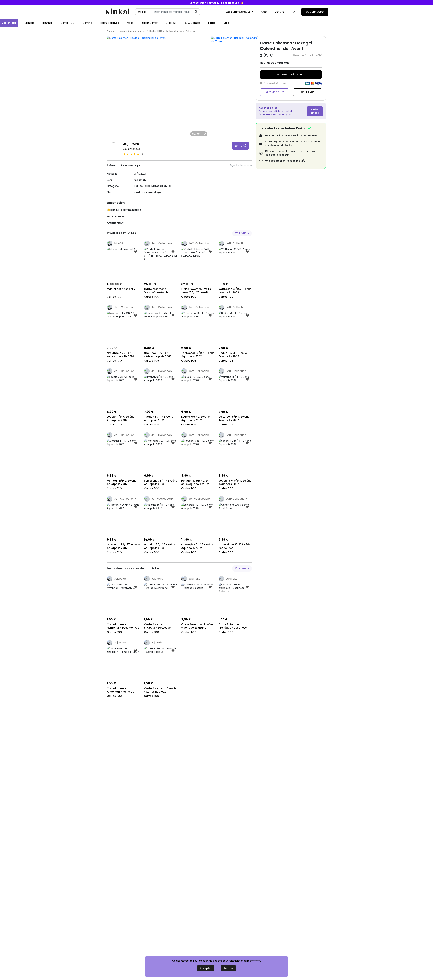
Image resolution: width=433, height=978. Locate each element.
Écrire (239, 146)
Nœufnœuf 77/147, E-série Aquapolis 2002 (158, 354)
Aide (264, 12)
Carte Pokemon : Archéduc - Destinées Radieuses (233, 626)
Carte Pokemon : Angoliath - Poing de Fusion (120, 690)
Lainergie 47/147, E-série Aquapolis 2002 (197, 546)
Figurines (47, 23)
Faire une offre (274, 92)
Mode (130, 23)
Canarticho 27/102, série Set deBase (234, 546)
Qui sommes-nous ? (239, 12)
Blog (226, 23)
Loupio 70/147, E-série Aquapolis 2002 (195, 418)
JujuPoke (131, 144)
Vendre (279, 12)
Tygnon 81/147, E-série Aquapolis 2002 (158, 418)
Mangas (29, 23)
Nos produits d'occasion (132, 31)
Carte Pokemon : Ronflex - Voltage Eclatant (197, 626)
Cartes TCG (67, 23)
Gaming (87, 23)
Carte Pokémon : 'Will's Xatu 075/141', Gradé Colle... (196, 291)
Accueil (111, 31)
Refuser (228, 968)
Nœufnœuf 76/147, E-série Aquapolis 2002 (121, 354)
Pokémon (191, 31)
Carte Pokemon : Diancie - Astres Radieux (160, 690)
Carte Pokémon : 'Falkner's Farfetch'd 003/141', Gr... (157, 291)
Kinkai (117, 12)
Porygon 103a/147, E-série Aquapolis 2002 (195, 482)
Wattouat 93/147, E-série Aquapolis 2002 (235, 290)
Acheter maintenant (291, 74)
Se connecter (315, 12)
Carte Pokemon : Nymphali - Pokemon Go (123, 626)
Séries (212, 23)
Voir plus (241, 233)
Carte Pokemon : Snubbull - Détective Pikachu (157, 626)
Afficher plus (115, 222)
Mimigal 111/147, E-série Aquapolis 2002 (121, 482)
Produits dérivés (109, 23)
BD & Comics (192, 23)
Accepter (205, 968)
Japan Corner (150, 23)
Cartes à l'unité (173, 31)
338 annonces (131, 149)
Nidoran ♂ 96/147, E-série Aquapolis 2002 (123, 546)
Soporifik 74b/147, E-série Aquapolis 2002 (235, 482)
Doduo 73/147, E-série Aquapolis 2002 (233, 354)
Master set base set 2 (121, 289)
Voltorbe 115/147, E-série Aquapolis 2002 (234, 418)
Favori (310, 92)
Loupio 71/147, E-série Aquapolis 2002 (120, 418)
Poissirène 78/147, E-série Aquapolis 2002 (160, 482)
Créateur (171, 23)
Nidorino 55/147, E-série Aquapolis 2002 (159, 546)
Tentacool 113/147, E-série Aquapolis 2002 (197, 354)
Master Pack (9, 23)
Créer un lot (315, 111)
